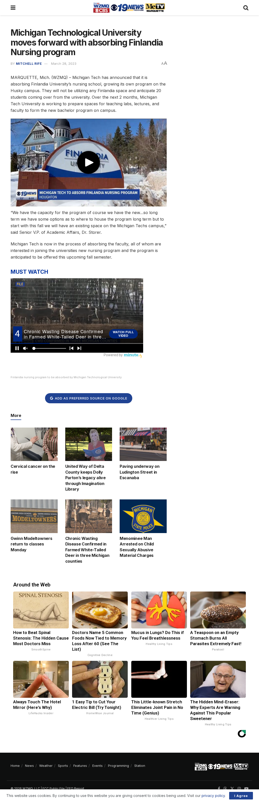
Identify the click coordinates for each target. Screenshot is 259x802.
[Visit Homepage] (129, 8)
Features (80, 766)
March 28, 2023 (63, 63)
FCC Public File (53, 788)
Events (97, 766)
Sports (63, 766)
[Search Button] (245, 7)
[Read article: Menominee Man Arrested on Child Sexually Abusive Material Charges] (143, 516)
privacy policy (213, 795)
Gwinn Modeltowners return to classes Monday (31, 544)
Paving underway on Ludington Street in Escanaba (139, 472)
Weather (46, 766)
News (29, 766)
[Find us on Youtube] (246, 789)
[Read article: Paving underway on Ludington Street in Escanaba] (143, 444)
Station (139, 766)
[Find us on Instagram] (239, 789)
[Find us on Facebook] (219, 789)
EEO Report (75, 788)
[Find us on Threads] (225, 789)
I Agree (241, 796)
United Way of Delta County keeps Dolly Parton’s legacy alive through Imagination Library (85, 478)
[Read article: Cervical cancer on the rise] (34, 444)
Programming (118, 766)
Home (15, 766)
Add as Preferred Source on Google (90, 398)
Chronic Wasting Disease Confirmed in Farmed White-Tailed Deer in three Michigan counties (87, 550)
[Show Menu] (13, 7)
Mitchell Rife (29, 63)
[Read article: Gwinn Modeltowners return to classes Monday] (34, 516)
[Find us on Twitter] (232, 789)
